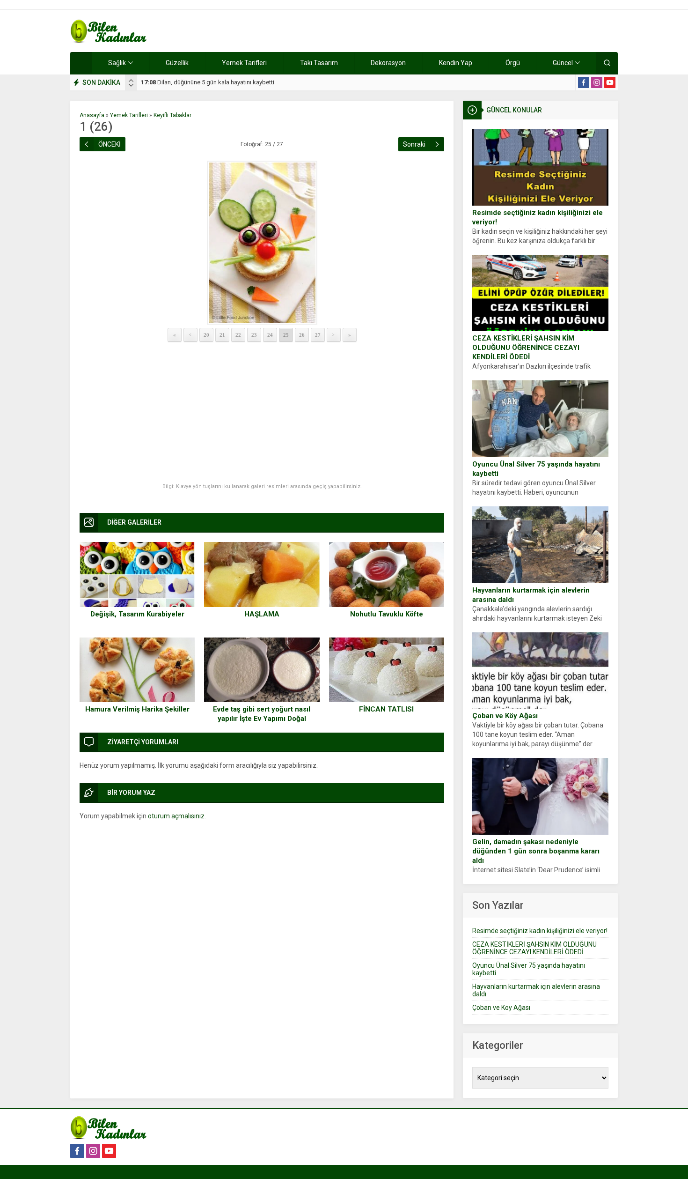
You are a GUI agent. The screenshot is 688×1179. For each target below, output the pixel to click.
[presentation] (131, 80)
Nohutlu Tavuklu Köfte (386, 614)
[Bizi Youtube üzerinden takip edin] (609, 82)
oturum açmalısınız (176, 816)
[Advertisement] (262, 413)
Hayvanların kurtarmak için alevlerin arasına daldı (531, 595)
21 (222, 335)
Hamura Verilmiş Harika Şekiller (137, 709)
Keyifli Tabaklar (172, 115)
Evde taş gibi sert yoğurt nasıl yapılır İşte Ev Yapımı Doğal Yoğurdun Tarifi (261, 718)
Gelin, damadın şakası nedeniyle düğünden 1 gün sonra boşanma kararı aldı (536, 851)
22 (238, 335)
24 (270, 335)
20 (206, 335)
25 (286, 335)
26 (302, 335)
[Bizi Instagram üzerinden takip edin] (596, 82)
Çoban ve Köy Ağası (505, 716)
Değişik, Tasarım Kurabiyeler (137, 614)
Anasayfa (92, 115)
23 (254, 335)
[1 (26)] (262, 243)
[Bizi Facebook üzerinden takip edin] (583, 82)
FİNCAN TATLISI (386, 709)
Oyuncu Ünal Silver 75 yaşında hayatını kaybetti (536, 469)
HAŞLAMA (261, 614)
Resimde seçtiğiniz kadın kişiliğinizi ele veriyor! (537, 217)
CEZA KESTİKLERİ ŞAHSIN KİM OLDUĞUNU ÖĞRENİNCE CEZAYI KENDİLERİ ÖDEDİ (525, 347)
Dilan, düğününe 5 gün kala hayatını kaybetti (207, 82)
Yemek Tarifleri (129, 115)
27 (318, 335)
